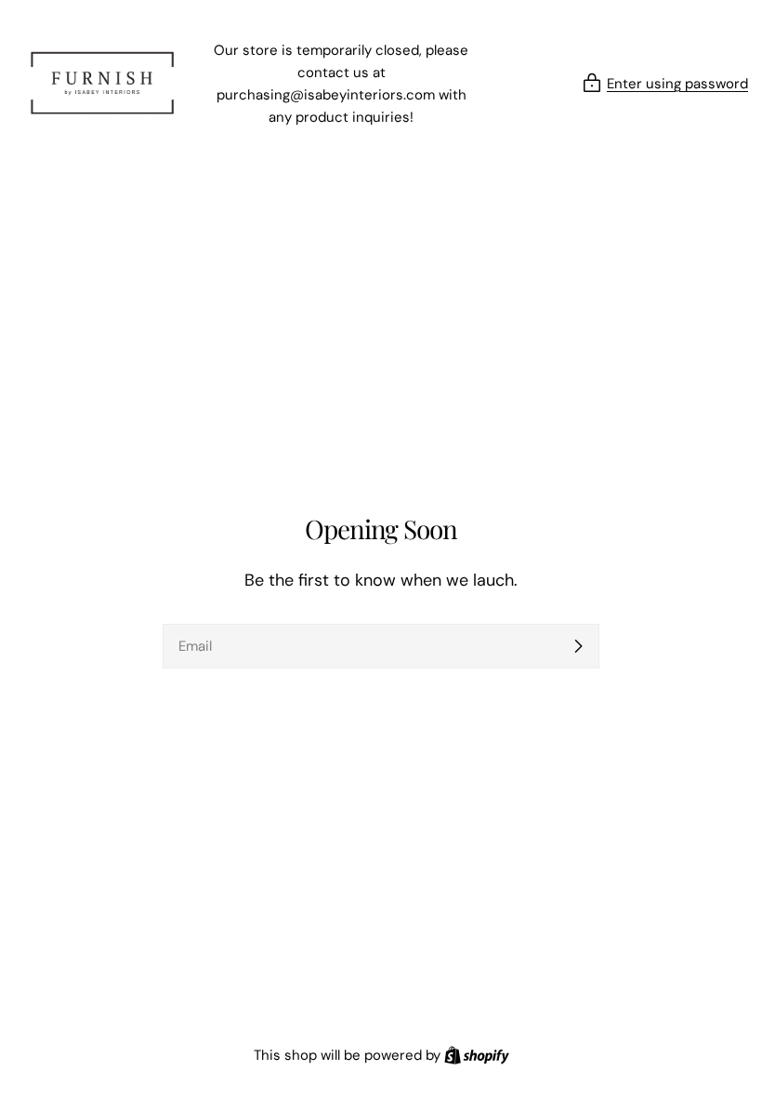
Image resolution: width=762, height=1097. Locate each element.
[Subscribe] (578, 646)
